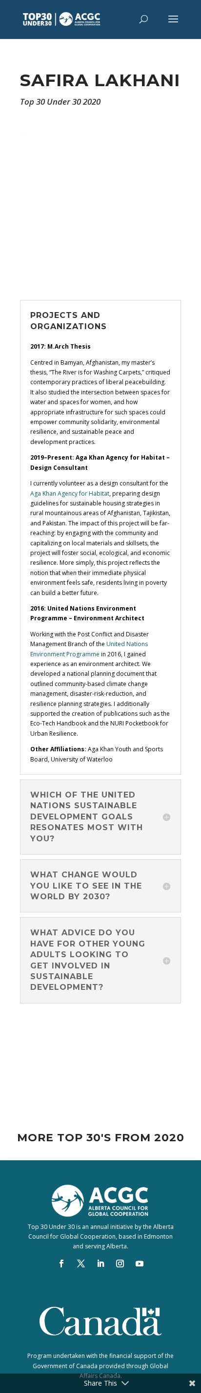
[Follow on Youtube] (139, 1263)
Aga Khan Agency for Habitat (69, 493)
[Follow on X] (81, 1263)
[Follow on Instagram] (120, 1263)
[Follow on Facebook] (61, 1263)
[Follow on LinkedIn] (100, 1263)
